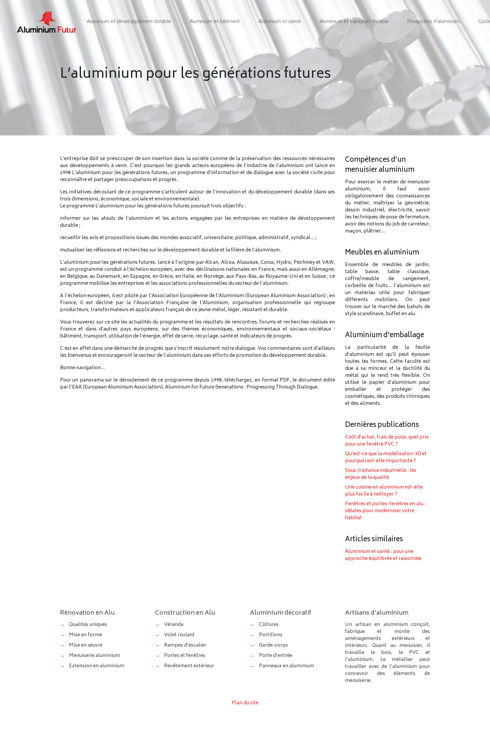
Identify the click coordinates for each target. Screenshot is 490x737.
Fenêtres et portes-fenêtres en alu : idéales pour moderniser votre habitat (385, 511)
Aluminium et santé (279, 21)
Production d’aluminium (433, 21)
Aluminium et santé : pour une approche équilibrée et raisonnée (383, 555)
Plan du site (245, 703)
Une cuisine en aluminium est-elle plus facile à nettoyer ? (384, 491)
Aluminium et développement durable (129, 21)
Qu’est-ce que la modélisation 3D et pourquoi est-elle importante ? (386, 457)
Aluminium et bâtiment (215, 21)
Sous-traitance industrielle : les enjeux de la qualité (380, 474)
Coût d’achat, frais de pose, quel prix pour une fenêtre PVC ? (387, 441)
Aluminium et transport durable (354, 21)
